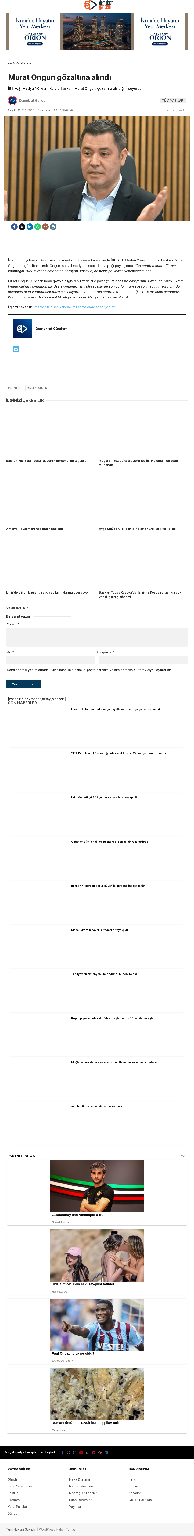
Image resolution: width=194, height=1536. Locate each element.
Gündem (11, 49)
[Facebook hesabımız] (16, 1530)
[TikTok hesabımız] (75, 1530)
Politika (12, 67)
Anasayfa (12, 31)
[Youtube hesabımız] (60, 1530)
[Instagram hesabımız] (45, 1530)
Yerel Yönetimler (18, 93)
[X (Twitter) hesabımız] (30, 1530)
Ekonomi (12, 58)
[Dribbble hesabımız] (105, 1530)
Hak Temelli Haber (19, 85)
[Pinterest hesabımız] (90, 1530)
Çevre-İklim (14, 102)
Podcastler (14, 40)
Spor (9, 76)
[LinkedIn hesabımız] (120, 1530)
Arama (159, 19)
